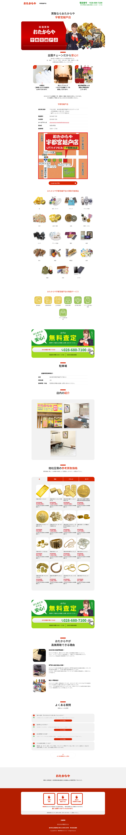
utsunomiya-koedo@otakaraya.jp (59, 122)
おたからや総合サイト (63, 824)
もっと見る (63, 720)
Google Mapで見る (55, 183)
